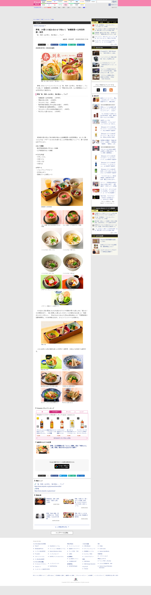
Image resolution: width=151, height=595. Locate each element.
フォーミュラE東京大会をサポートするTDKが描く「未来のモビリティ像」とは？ (108, 70)
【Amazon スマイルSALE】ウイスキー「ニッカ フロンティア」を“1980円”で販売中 (108, 157)
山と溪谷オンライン (73, 558)
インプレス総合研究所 (40, 551)
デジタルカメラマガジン (40, 564)
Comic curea (103, 548)
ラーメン (68, 411)
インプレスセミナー (54, 554)
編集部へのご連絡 (70, 575)
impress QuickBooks (104, 551)
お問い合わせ (50, 575)
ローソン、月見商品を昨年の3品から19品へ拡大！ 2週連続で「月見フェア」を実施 (108, 184)
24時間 (101, 22)
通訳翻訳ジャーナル (89, 551)
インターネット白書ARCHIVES (42, 569)
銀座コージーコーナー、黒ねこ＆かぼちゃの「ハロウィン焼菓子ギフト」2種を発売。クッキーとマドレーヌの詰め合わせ (108, 101)
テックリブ (85, 566)
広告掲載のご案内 (59, 575)
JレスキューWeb (88, 554)
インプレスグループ (99, 575)
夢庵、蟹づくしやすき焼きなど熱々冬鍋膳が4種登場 (81, 515)
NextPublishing (53, 566)
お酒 (68, 7)
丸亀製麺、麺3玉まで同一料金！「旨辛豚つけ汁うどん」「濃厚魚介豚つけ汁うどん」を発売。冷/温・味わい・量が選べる (105, 34)
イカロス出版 (85, 543)
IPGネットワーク (102, 558)
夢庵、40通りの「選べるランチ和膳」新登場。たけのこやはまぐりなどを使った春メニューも (81, 502)
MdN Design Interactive (89, 564)
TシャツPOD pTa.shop (105, 561)
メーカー (74, 7)
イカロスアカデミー (89, 556)
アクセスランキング (101, 20)
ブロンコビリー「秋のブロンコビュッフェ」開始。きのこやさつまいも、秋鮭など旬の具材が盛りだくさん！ (106, 38)
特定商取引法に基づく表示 (112, 575)
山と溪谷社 (69, 556)
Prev (38, 426)
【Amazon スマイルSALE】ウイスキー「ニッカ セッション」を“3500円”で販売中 (108, 164)
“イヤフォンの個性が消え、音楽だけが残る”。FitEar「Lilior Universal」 (108, 77)
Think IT (37, 546)
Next (85, 426)
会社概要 (90, 575)
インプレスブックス (54, 563)
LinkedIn (82, 44)
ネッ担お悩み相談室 (39, 559)
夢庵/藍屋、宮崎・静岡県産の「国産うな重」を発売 (52, 500)
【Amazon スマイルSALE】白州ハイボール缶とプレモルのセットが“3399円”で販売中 (108, 171)
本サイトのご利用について (39, 575)
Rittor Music (70, 543)
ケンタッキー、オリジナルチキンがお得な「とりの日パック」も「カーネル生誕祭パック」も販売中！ (106, 42)
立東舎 (70, 554)
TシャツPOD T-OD (73, 551)
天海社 (101, 546)
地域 (79, 7)
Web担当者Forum (39, 548)
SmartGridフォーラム (55, 546)
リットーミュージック (74, 546)
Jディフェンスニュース (89, 548)
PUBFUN (100, 554)
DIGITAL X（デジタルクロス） (57, 556)
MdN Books (87, 561)
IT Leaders (37, 554)
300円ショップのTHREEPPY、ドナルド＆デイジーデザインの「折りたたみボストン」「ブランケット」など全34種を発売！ (108, 124)
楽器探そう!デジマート (74, 548)
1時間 (95, 22)
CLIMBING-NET (72, 561)
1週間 (108, 22)
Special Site (99, 47)
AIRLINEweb (87, 546)
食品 (59, 7)
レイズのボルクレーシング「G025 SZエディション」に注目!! (108, 64)
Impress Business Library (56, 551)
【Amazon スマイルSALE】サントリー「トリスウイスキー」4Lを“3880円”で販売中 (108, 128)
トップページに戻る (62, 532)
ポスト (43, 44)
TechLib (86, 568)
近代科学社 (69, 564)
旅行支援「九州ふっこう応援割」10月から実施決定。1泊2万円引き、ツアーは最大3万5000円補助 (106, 222)
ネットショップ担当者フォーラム (57, 548)
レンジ (81, 411)
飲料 (64, 7)
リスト (48, 44)
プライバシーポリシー (81, 575)
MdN (83, 559)
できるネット (38, 566)
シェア (55, 44)
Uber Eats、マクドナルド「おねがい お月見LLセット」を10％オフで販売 (107, 197)
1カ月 (114, 22)
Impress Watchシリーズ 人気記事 (105, 208)
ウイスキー (55, 411)
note (73, 44)
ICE (99, 543)
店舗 (55, 7)
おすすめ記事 (99, 236)
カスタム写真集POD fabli (106, 563)
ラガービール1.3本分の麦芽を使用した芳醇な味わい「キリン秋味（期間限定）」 (108, 151)
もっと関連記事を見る (61, 527)
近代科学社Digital (73, 566)
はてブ (64, 44)
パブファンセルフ (104, 556)
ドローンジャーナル (39, 556)
